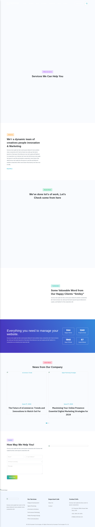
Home (24, 3)
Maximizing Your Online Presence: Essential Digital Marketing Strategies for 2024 (26, 411)
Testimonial (52, 3)
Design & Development (33, 503)
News (59, 3)
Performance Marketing (34, 512)
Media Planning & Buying (34, 515)
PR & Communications (33, 518)
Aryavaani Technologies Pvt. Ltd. (61, 524)
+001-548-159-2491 (77, 513)
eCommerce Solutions (33, 509)
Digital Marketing (32, 506)
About (37, 3)
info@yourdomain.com (77, 517)
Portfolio (44, 3)
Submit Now (12, 477)
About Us (50, 503)
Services (31, 3)
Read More (9, 168)
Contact (65, 3)
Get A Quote (79, 3)
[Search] (72, 4)
